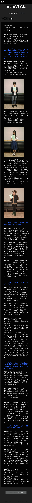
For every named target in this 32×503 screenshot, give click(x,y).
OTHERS (22, 13)
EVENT (16, 13)
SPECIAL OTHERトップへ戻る (16, 492)
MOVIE (10, 13)
